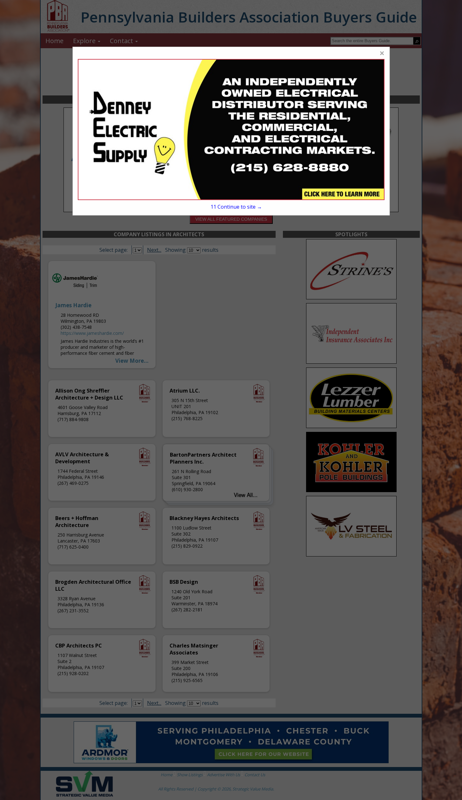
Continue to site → (236, 206)
